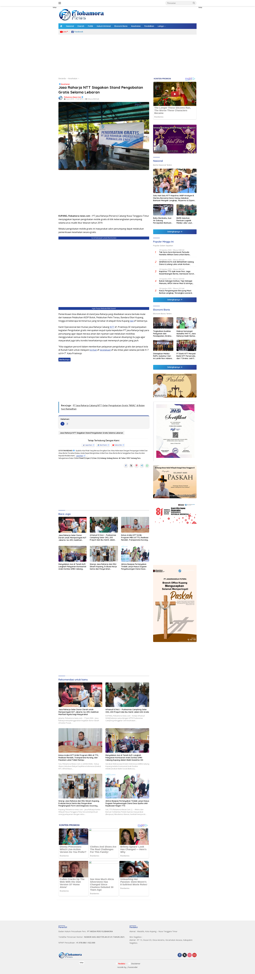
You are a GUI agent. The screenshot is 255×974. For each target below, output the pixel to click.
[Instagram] (189, 955)
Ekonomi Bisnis (121, 26)
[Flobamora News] (81, 14)
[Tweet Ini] (131, 466)
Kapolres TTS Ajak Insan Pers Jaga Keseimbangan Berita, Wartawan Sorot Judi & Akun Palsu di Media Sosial (176, 272)
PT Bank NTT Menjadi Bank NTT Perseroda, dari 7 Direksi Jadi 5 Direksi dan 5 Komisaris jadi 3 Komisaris (186, 356)
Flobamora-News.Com (72, 97)
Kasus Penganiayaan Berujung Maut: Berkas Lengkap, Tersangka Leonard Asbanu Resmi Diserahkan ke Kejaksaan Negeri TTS (177, 291)
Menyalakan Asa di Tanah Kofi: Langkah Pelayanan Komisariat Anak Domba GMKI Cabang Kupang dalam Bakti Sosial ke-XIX (72, 566)
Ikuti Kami (103, 445)
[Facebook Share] (126, 466)
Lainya (161, 26)
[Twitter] (184, 955)
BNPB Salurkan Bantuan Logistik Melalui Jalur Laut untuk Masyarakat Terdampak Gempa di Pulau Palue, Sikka (186, 220)
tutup (54, 7)
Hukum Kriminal (104, 26)
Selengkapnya (173, 231)
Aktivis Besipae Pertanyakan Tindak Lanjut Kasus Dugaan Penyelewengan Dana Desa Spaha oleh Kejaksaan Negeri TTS (134, 566)
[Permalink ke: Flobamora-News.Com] (60, 98)
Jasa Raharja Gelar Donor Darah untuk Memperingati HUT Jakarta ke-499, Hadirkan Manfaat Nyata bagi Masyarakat (72, 537)
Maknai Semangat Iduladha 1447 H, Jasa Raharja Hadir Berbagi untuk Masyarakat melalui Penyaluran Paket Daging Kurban (187, 333)
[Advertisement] (46, 46)
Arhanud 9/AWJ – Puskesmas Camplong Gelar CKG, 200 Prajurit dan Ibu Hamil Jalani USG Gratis (103, 537)
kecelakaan (105, 349)
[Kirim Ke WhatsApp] (147, 466)
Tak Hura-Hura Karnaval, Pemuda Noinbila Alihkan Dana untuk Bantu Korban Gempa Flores (174, 253)
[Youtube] (194, 955)
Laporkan (88, 445)
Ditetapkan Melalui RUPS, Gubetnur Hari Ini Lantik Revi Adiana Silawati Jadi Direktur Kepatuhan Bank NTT (162, 356)
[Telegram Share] (142, 466)
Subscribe (118, 445)
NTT (112, 327)
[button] (194, 3)
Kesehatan (136, 26)
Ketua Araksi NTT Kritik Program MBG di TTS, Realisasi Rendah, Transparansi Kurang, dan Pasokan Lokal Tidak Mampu (134, 537)
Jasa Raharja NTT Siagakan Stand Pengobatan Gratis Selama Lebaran (91, 433)
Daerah (81, 26)
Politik (90, 26)
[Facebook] (180, 955)
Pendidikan (149, 26)
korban (93, 349)
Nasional (70, 26)
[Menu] (60, 3)
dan (132, 320)
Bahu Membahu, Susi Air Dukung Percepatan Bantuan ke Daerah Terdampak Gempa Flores (162, 220)
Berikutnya (64, 359)
